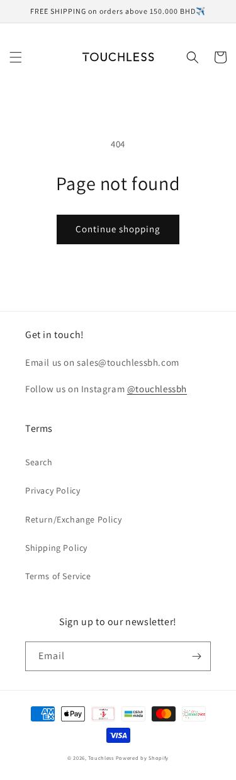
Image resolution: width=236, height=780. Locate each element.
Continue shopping (118, 229)
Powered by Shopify (142, 757)
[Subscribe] (196, 656)
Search (39, 462)
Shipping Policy (56, 547)
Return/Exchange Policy (73, 519)
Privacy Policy (52, 490)
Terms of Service (58, 576)
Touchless (100, 757)
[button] (16, 57)
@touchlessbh (157, 389)
